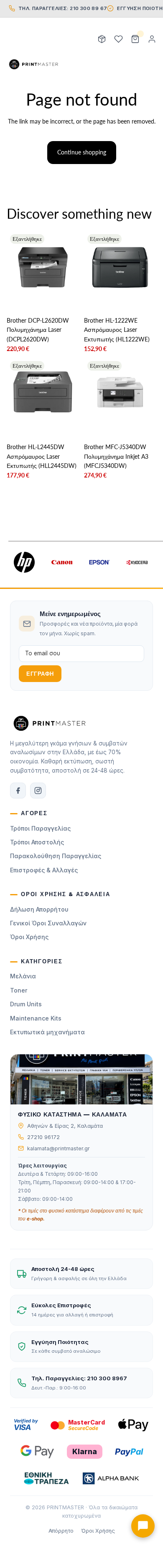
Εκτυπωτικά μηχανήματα (47, 1032)
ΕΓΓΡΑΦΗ (40, 674)
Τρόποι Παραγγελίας (40, 828)
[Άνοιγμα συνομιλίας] (143, 1526)
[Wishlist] (118, 39)
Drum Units (26, 1004)
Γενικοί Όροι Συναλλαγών (48, 923)
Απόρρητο (61, 1531)
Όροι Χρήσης (29, 936)
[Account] (152, 39)
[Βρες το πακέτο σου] (102, 39)
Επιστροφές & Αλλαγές (44, 870)
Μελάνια (23, 976)
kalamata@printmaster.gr (58, 1148)
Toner (18, 990)
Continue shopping (81, 152)
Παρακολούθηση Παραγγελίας (55, 855)
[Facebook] (18, 790)
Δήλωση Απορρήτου (39, 909)
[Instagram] (38, 790)
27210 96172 (43, 1137)
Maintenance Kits (35, 1018)
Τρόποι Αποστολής (37, 842)
